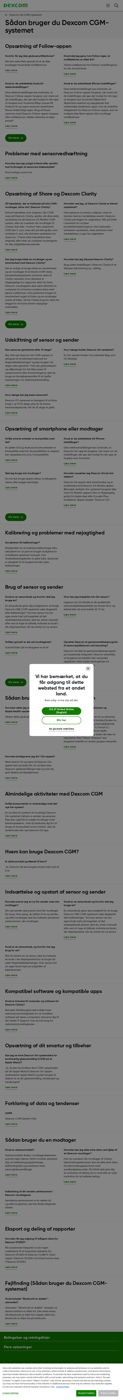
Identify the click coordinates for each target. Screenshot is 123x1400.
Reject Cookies (108, 1393)
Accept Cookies (86, 1393)
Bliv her (61, 720)
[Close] (88, 668)
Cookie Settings (10, 1393)
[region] (61, 1381)
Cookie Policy (62, 1387)
